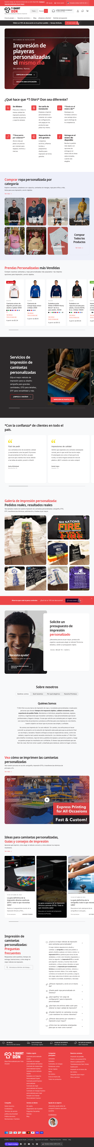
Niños (50, 1071)
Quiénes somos (23, 694)
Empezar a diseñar (24, 75)
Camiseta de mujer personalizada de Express (35, 1087)
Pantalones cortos (54, 1066)
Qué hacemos (38, 694)
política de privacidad (11, 1114)
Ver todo (78, 248)
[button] (87, 11)
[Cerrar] (91, 598)
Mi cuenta (29, 1106)
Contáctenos (9, 1109)
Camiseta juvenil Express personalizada (34, 1082)
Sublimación (74, 1067)
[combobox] (43, 11)
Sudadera (51, 1061)
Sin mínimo (51, 1074)
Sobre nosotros (9, 1106)
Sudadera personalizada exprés (34, 1072)
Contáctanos (52, 1114)
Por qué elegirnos (53, 694)
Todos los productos (54, 1079)
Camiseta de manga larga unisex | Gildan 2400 (34, 306)
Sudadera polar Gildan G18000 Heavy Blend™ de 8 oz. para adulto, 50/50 (56, 307)
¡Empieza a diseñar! (20, 397)
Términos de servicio (11, 1111)
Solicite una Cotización (27, 82)
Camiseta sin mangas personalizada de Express (35, 1063)
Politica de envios (10, 1116)
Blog (28, 1116)
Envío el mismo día (54, 1077)
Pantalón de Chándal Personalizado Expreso (34, 1097)
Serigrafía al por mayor (77, 1074)
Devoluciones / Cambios (12, 1119)
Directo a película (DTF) (77, 1062)
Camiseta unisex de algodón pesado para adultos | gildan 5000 (14, 306)
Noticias (29, 1114)
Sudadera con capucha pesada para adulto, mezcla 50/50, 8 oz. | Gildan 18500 (77, 307)
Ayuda (50, 3)
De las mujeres (52, 1069)
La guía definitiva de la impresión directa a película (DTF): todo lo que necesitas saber (18, 901)
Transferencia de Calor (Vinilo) (79, 1064)
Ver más (7, 194)
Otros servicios (75, 1077)
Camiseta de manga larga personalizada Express (34, 1067)
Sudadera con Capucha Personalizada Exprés (34, 1077)
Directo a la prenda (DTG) (78, 1059)
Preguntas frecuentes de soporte (20, 667)
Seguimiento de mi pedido (35, 1109)
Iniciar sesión (60, 3)
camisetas (51, 1059)
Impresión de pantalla (62, 399)
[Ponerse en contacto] (82, 11)
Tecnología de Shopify (20, 1139)
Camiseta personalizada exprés (34, 1058)
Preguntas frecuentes (33, 1111)
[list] (47, 226)
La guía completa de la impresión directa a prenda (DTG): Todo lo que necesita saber (51, 905)
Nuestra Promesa (70, 694)
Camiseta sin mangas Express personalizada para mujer (36, 1092)
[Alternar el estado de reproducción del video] (47, 799)
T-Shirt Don (12, 1139)
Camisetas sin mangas (55, 1064)
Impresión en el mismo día (78, 1069)
